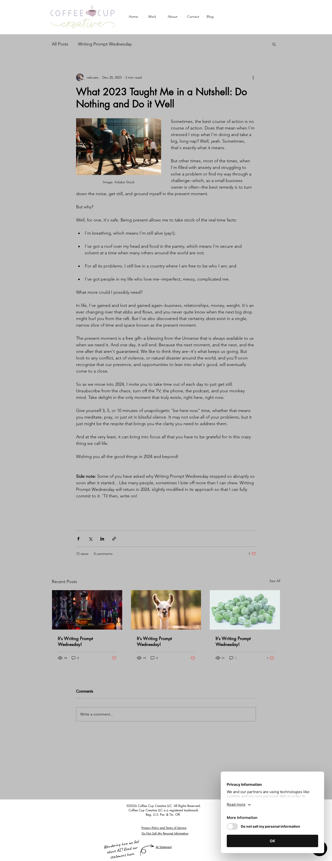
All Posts (60, 44)
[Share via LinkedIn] (102, 538)
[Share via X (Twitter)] (90, 538)
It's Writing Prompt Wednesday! (75, 641)
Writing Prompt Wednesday (105, 44)
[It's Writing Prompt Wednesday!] (87, 610)
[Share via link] (114, 538)
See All (275, 581)
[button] (274, 44)
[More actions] (253, 77)
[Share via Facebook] (78, 538)
